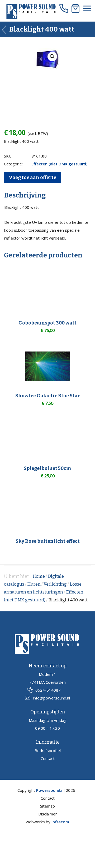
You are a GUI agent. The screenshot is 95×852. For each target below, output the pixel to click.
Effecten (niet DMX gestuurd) (59, 163)
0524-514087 (48, 690)
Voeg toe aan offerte (32, 177)
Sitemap (47, 806)
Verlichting (55, 584)
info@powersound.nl (51, 698)
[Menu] (87, 8)
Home (38, 576)
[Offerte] (75, 8)
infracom (60, 821)
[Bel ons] (64, 8)
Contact (48, 758)
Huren (34, 584)
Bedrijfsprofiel (48, 750)
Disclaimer (47, 813)
